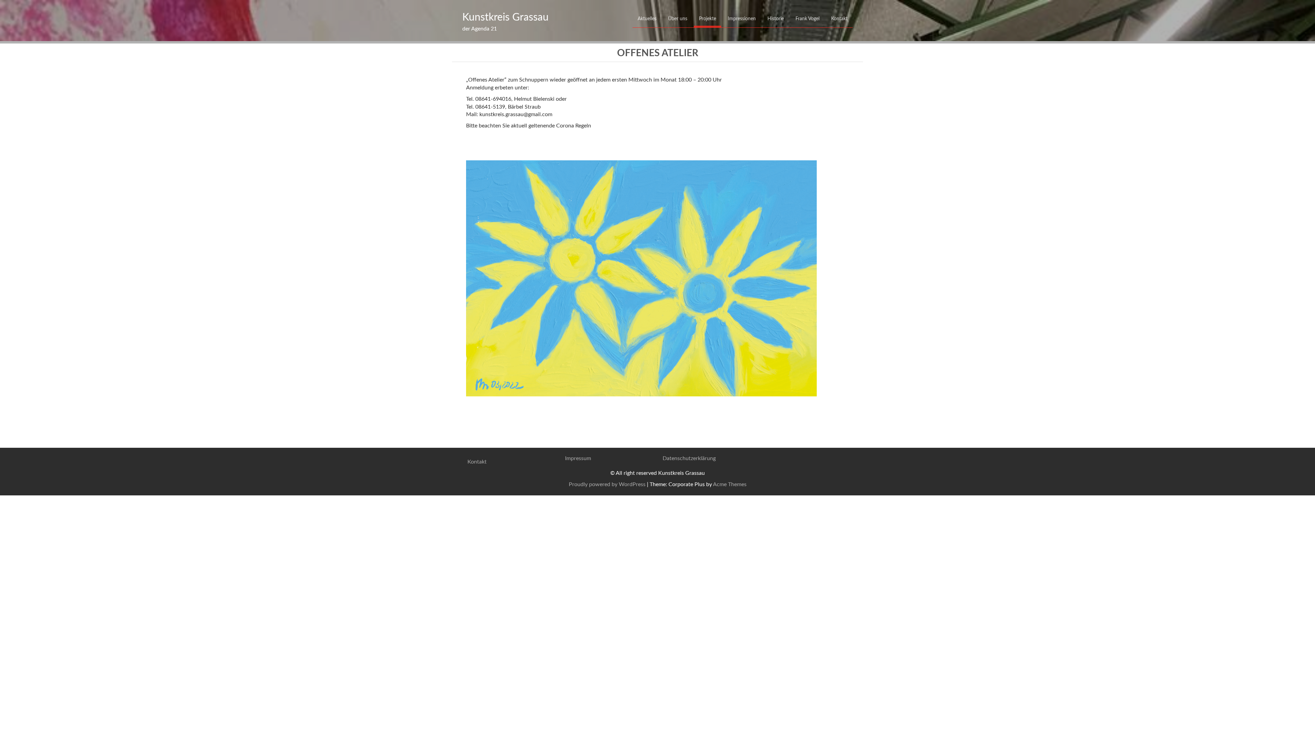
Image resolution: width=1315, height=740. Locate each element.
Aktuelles (647, 18)
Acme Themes (730, 484)
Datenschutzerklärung (689, 458)
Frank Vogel (807, 18)
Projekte (707, 18)
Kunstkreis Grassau (505, 17)
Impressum (578, 458)
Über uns (677, 18)
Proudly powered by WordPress (607, 484)
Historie (775, 18)
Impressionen (742, 18)
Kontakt (839, 18)
